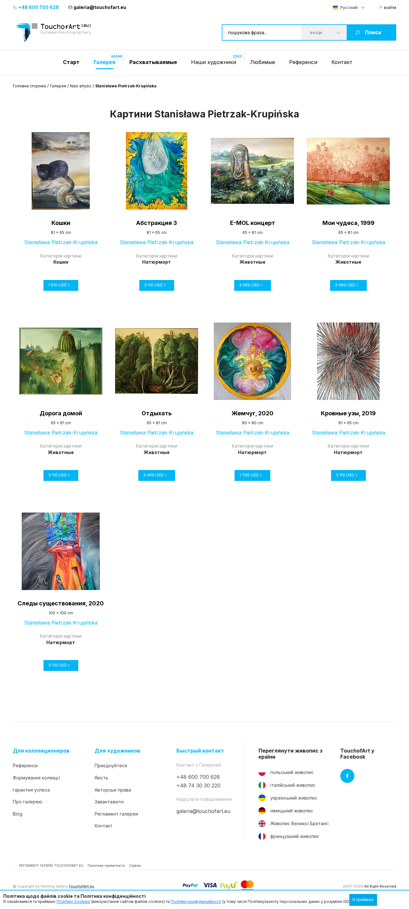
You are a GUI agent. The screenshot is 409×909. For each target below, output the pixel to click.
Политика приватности (106, 865)
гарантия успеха (31, 790)
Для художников (117, 751)
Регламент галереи (116, 814)
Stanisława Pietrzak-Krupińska (60, 242)
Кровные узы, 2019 (348, 413)
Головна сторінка (29, 86)
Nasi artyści (80, 86)
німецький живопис (291, 810)
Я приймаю (363, 899)
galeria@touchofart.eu (99, 7)
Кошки (60, 222)
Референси (303, 62)
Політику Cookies (73, 901)
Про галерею (27, 801)
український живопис (293, 798)
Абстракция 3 (156, 222)
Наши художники (213, 62)
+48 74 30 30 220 (198, 785)
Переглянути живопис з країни (290, 754)
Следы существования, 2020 (61, 603)
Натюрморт (156, 262)
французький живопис (294, 836)
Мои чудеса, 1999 (348, 222)
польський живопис (292, 772)
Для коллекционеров (41, 751)
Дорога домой (61, 413)
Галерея (58, 86)
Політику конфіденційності (196, 901)
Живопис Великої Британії (299, 823)
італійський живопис (292, 785)
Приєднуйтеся (111, 765)
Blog (17, 814)
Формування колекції (36, 777)
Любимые (262, 62)
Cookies (135, 865)
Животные (253, 262)
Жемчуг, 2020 (253, 413)
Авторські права (113, 790)
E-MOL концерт (252, 222)
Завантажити (109, 801)
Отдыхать (157, 413)
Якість (101, 777)
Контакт (341, 62)
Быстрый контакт (200, 751)
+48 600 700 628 (38, 7)
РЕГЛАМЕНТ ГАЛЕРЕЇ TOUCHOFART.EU (51, 865)
